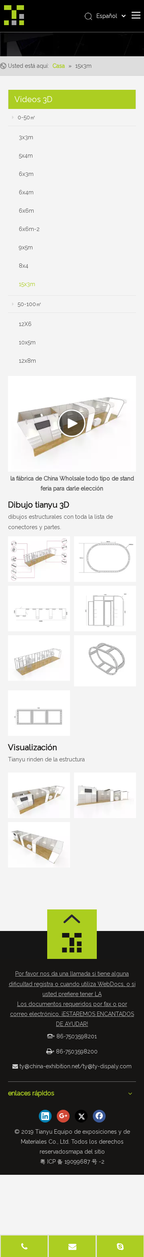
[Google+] (63, 1116)
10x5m (27, 342)
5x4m (26, 155)
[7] (105, 559)
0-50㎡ (26, 117)
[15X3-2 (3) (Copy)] (39, 845)
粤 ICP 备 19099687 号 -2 (72, 1161)
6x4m (26, 192)
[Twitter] (81, 1116)
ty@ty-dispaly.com (107, 1066)
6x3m (26, 174)
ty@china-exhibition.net (50, 1066)
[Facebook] (99, 1116)
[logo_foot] (72, 945)
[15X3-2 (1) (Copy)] (39, 795)
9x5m (26, 247)
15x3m (27, 284)
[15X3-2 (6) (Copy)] (39, 658)
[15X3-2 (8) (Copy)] (105, 660)
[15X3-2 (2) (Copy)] (105, 795)
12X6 (25, 324)
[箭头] (72, 918)
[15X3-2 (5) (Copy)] (105, 608)
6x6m (26, 211)
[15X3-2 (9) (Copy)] (39, 713)
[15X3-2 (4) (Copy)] (39, 608)
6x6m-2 (29, 229)
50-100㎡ (29, 304)
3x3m (26, 137)
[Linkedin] (45, 1116)
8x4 (23, 266)
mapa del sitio (86, 1151)
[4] (39, 559)
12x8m (27, 361)
